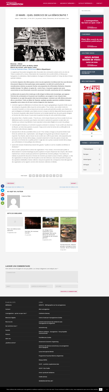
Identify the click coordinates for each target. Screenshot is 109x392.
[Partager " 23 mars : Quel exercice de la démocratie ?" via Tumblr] (40, 175)
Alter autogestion (44, 309)
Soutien (7, 330)
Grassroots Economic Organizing (48, 341)
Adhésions (8, 305)
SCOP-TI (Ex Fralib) (44, 368)
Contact (99, 3)
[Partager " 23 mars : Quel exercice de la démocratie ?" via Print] (61, 175)
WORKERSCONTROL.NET (46, 381)
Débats (44, 18)
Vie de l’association (49, 3)
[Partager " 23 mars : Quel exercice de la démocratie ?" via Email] (57, 175)
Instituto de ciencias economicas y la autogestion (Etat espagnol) (54, 346)
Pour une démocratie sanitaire (14, 229)
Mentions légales (10, 317)
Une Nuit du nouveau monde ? (31, 232)
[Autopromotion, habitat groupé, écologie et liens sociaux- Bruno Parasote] (68, 229)
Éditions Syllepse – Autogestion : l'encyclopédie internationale (53, 332)
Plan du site (8, 322)
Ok (101, 389)
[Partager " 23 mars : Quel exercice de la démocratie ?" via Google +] (37, 175)
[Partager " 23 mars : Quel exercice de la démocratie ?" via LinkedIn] (47, 175)
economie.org (43, 327)
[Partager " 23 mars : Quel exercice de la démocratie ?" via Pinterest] (44, 175)
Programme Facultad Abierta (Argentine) (51, 356)
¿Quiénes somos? (10, 343)
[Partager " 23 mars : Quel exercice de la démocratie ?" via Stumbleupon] (54, 175)
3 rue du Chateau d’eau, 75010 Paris (23, 69)
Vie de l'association (60, 18)
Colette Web (23, 18)
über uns (8, 338)
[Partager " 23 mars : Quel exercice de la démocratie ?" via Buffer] (50, 175)
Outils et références (85, 3)
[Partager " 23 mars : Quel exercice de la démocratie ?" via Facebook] (30, 175)
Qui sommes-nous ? (11, 326)
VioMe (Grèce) (43, 377)
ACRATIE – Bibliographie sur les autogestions (52, 305)
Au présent (39, 18)
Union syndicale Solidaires (46, 372)
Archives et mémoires (67, 3)
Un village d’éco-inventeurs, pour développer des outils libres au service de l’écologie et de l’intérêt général (50, 234)
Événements (50, 18)
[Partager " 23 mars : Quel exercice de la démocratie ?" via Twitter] (33, 175)
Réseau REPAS (43, 360)
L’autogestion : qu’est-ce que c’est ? (16, 313)
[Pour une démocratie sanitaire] (15, 222)
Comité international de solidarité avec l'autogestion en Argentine (50, 322)
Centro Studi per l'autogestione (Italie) (50, 317)
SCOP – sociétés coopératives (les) (49, 364)
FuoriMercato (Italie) (45, 337)
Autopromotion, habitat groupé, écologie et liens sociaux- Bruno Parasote (68, 246)
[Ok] (107, 389)
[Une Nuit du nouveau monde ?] (33, 223)
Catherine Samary (44, 313)
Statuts (7, 334)
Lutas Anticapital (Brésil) (46, 351)
